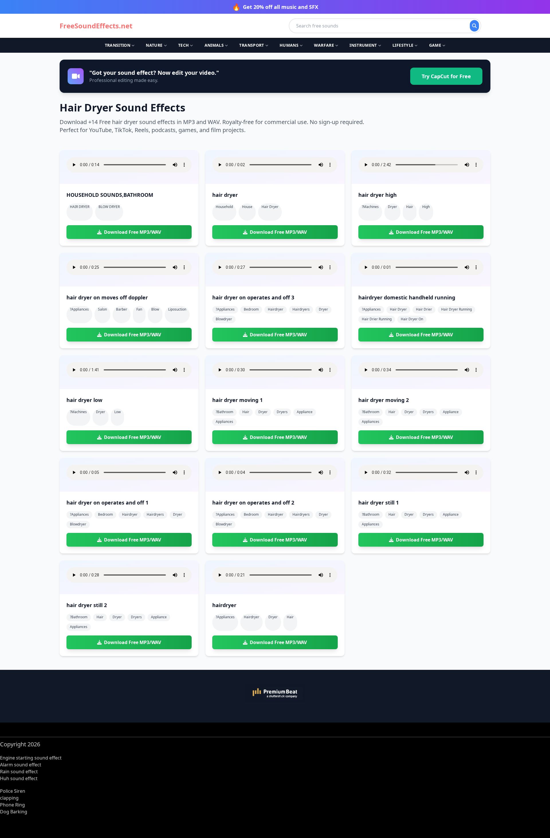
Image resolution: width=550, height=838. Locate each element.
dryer (392, 206)
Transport (251, 45)
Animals (214, 45)
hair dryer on (412, 319)
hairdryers (301, 309)
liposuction (177, 309)
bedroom (251, 309)
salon (102, 309)
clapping (9, 798)
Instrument (363, 45)
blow (155, 309)
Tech (183, 45)
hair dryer (270, 206)
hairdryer (275, 309)
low (117, 411)
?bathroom (224, 411)
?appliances (79, 309)
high (426, 206)
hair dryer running (456, 309)
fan (139, 309)
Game (435, 45)
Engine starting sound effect (31, 758)
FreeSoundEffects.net (96, 25)
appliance (305, 411)
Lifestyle (402, 45)
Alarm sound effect (20, 765)
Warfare (324, 45)
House (247, 206)
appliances (224, 421)
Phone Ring (12, 805)
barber (121, 309)
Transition (118, 45)
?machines (370, 206)
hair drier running (377, 319)
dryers (282, 411)
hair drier (424, 309)
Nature (154, 45)
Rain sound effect (19, 771)
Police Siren (12, 791)
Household (224, 206)
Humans (289, 45)
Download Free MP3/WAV (132, 232)
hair (409, 206)
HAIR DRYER (79, 206)
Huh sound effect (19, 778)
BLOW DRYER (109, 206)
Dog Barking (13, 811)
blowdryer (224, 319)
